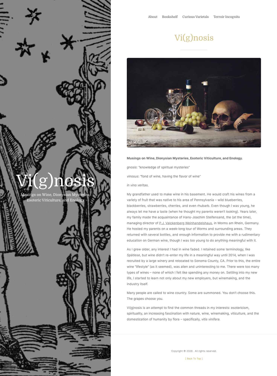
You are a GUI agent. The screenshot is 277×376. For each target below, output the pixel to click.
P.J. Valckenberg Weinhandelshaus (185, 223)
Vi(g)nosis (55, 181)
